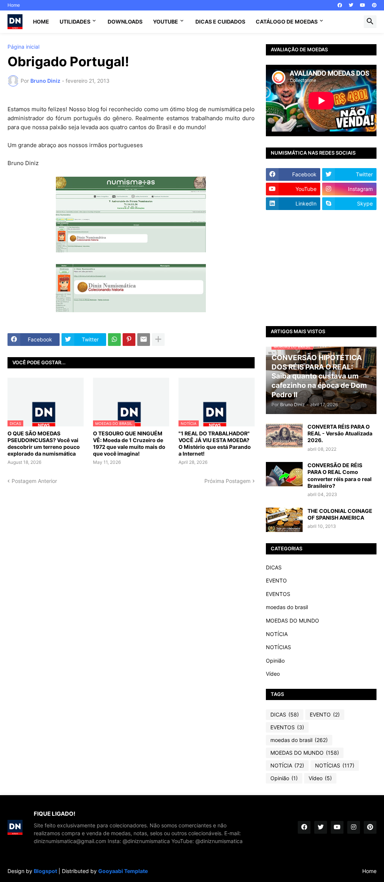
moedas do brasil (287, 607)
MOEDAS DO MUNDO (292, 620)
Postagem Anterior (34, 481)
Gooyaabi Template (123, 871)
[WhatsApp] (114, 339)
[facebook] (340, 5)
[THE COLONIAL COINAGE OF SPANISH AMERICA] (284, 520)
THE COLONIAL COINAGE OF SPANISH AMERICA (340, 514)
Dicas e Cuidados (220, 21)
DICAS (274, 567)
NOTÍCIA (277, 634)
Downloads (125, 21)
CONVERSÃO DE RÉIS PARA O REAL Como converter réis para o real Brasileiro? (340, 475)
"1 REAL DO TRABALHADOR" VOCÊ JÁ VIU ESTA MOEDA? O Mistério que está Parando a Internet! (214, 443)
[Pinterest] (129, 339)
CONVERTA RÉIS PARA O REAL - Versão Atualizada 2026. (340, 433)
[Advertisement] (321, 268)
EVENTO (276, 580)
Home (14, 5)
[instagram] (353, 827)
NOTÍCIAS (278, 647)
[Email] (143, 339)
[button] (370, 21)
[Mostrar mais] (158, 339)
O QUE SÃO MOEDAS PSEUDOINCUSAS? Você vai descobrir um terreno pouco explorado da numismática (44, 443)
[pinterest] (374, 5)
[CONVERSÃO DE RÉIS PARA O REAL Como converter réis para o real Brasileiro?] (284, 474)
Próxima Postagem (227, 481)
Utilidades (75, 21)
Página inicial (23, 46)
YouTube (165, 21)
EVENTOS (278, 594)
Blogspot (45, 871)
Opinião (275, 660)
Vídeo (273, 673)
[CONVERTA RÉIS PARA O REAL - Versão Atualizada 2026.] (284, 435)
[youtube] (362, 5)
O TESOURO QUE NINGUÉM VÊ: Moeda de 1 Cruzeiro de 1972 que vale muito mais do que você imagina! (129, 443)
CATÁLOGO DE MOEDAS (287, 21)
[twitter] (351, 5)
